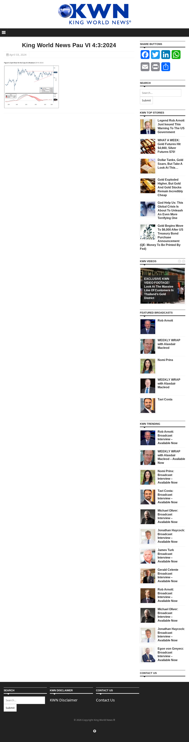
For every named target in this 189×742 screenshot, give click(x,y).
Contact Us (105, 700)
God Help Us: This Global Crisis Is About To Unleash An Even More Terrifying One (170, 210)
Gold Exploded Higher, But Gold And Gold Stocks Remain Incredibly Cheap (170, 187)
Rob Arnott (165, 320)
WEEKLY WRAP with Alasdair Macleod (169, 344)
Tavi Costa (165, 399)
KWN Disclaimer (64, 700)
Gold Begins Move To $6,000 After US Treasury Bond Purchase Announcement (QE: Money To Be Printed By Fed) (161, 237)
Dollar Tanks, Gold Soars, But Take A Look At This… (170, 163)
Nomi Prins (165, 360)
